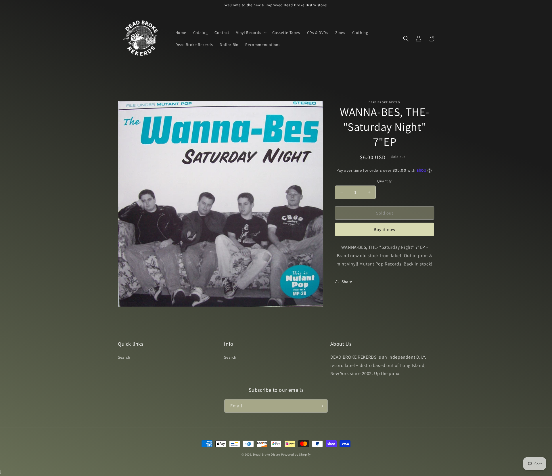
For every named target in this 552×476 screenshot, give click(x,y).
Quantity (384, 180)
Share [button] (347, 281)
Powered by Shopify (296, 454)
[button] (251, 32)
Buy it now (385, 229)
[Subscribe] (321, 406)
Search (124, 357)
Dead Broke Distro (266, 454)
